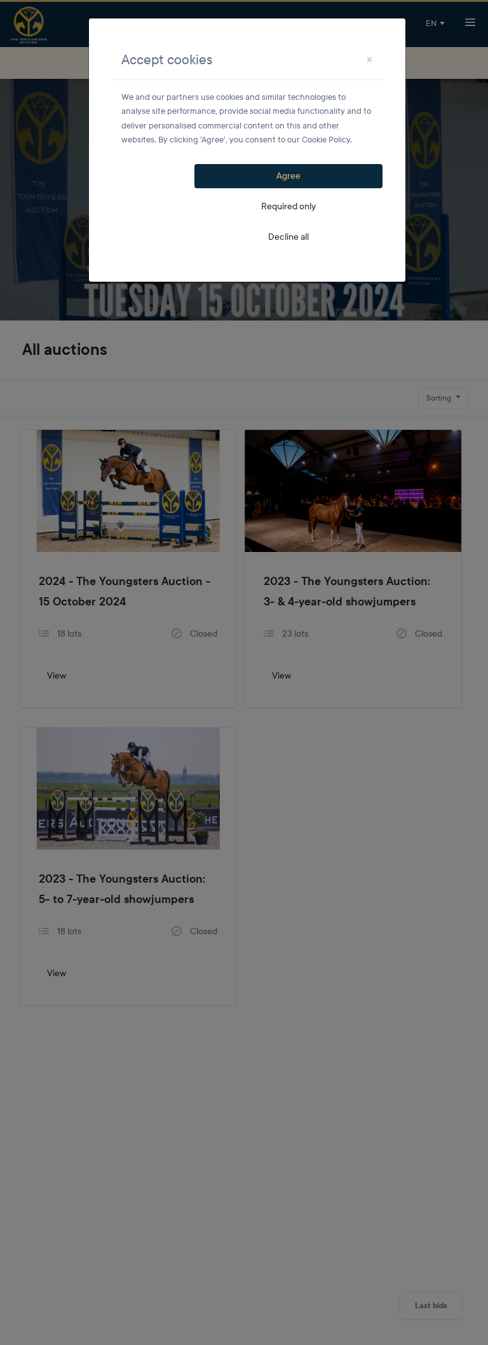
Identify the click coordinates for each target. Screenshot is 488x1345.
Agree (288, 176)
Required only (288, 206)
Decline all (288, 237)
